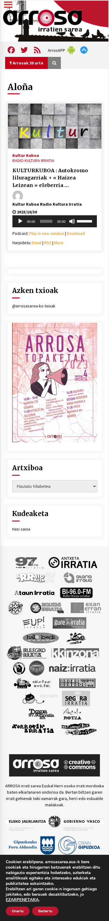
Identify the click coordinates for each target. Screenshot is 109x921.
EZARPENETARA (22, 900)
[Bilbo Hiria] (76, 592)
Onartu (18, 911)
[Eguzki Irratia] (46, 607)
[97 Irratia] (30, 562)
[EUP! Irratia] (34, 622)
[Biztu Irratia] (15, 607)
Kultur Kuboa (25, 155)
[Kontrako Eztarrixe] (18, 667)
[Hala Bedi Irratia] (40, 637)
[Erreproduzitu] (20, 221)
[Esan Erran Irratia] (85, 607)
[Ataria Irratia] (78, 577)
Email (36, 242)
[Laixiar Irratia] (36, 667)
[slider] (85, 220)
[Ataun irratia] (34, 592)
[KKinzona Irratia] (75, 652)
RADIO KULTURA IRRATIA (33, 160)
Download (76, 233)
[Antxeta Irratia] (72, 562)
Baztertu (45, 911)
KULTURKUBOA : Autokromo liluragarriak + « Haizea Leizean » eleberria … (50, 177)
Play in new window (46, 233)
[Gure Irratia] (69, 622)
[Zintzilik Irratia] (79, 728)
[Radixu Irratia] (40, 698)
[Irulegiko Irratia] (26, 652)
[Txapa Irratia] (41, 713)
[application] (54, 221)
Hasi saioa (21, 529)
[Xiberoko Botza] (72, 713)
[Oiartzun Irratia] (32, 682)
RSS (47, 242)
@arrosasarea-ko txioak (33, 306)
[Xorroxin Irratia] (33, 728)
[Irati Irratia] (76, 637)
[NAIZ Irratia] (72, 667)
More (59, 242)
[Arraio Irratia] (36, 577)
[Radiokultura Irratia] (77, 682)
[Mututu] (72, 221)
